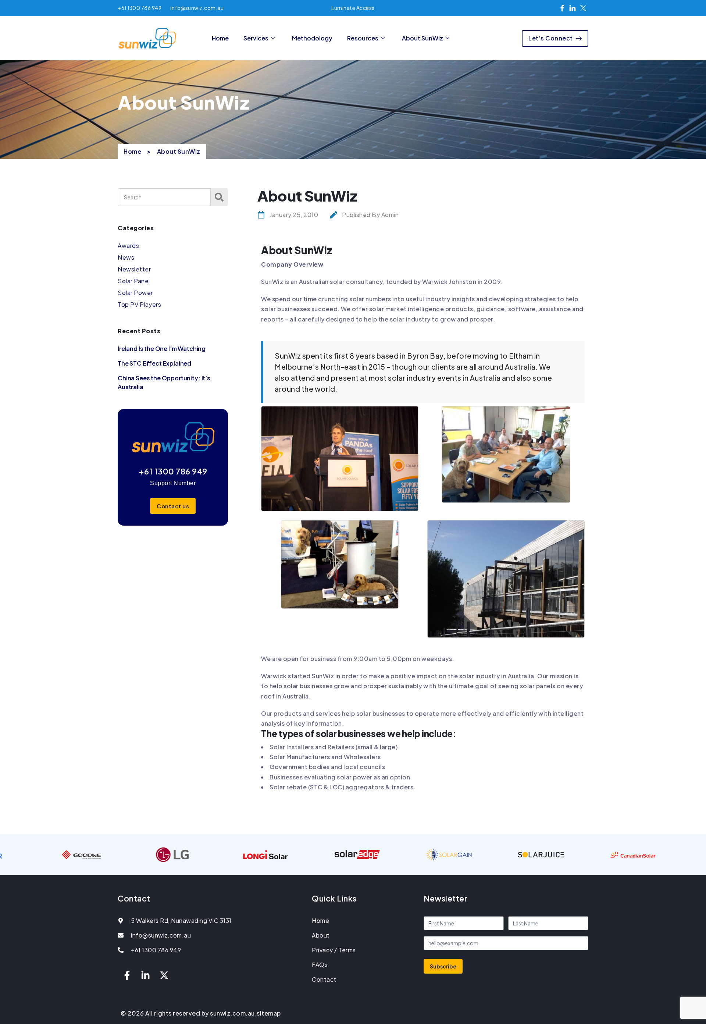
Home (220, 38)
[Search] (219, 197)
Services (255, 38)
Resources (362, 38)
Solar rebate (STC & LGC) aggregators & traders (341, 787)
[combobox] (164, 197)
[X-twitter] (164, 975)
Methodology (312, 38)
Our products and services (301, 713)
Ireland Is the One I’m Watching (162, 348)
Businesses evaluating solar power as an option (340, 777)
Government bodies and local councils (327, 767)
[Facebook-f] (127, 975)
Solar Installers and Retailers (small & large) (333, 747)
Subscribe (443, 966)
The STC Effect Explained (154, 363)
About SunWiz (422, 38)
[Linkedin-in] (145, 975)
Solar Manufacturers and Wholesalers (325, 757)
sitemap (269, 1013)
